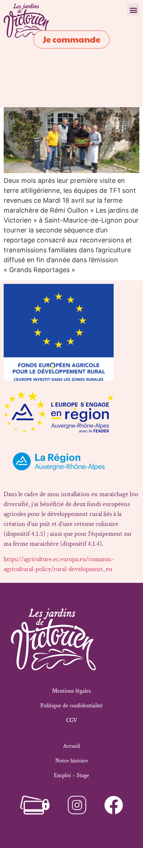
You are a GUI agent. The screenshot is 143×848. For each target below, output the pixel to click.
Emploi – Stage (71, 775)
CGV (71, 720)
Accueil (71, 746)
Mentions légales (71, 691)
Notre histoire (71, 761)
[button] (133, 10)
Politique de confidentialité (71, 706)
